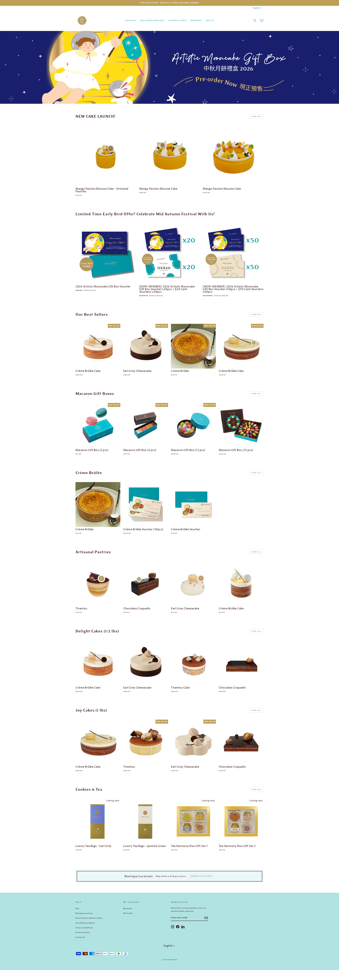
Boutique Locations (84, 913)
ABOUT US (210, 20)
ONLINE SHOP (130, 20)
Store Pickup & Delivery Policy (88, 918)
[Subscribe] (206, 918)
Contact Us (80, 937)
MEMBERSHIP (196, 20)
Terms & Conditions (84, 928)
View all (256, 116)
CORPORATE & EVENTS (177, 20)
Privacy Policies (82, 932)
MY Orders (128, 908)
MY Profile (128, 913)
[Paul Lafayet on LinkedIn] (182, 926)
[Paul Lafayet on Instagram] (172, 926)
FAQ (77, 908)
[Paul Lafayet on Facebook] (177, 926)
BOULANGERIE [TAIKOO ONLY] (152, 20)
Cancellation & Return (85, 923)
